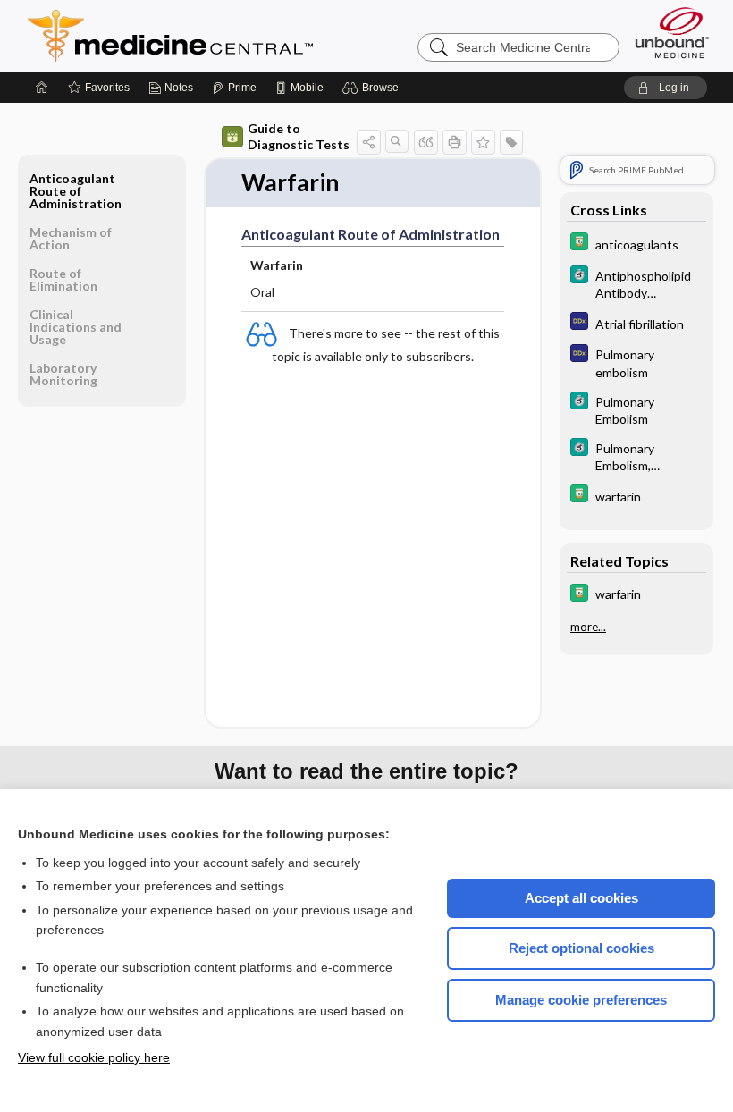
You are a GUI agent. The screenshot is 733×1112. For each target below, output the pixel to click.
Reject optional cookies (581, 948)
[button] (373, 87)
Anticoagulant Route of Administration (75, 191)
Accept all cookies (581, 898)
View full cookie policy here (94, 1057)
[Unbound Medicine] (672, 32)
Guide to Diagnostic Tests (299, 136)
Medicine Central (249, 36)
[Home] (42, 87)
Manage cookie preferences (581, 999)
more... (588, 626)
